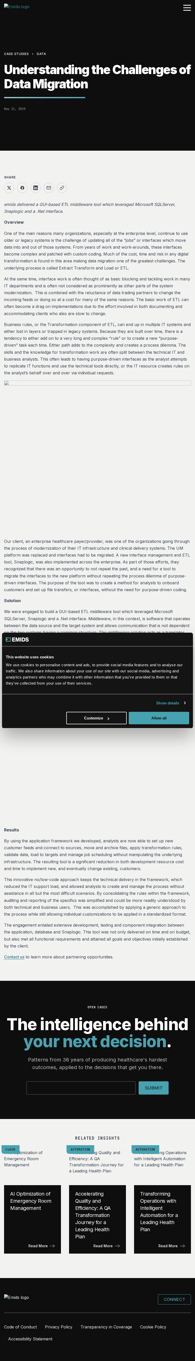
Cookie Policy (153, 1326)
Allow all (159, 718)
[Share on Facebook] (22, 188)
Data (41, 54)
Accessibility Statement (30, 1338)
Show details (167, 703)
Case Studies (16, 54)
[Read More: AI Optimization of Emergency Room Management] (32, 1202)
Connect (174, 1299)
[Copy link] (62, 188)
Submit (153, 1087)
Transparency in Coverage (106, 1326)
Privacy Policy (58, 1326)
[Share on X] (9, 188)
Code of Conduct (20, 1326)
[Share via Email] (49, 188)
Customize (93, 718)
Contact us (14, 956)
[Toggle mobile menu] (187, 8)
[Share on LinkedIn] (35, 188)
